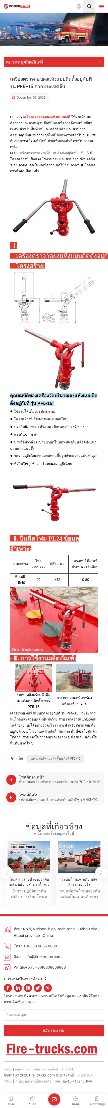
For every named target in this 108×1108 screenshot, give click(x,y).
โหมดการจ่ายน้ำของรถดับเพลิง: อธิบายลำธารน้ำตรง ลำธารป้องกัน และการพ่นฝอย (29, 882)
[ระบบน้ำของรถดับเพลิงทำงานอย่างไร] (79, 857)
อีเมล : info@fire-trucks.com (38, 957)
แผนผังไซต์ (22, 1069)
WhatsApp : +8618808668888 (40, 967)
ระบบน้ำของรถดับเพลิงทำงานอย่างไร (79, 882)
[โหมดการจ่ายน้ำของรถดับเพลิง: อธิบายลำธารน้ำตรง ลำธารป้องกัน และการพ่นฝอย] (29, 857)
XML (71, 1069)
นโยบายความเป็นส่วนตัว (49, 1069)
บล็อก (8, 1069)
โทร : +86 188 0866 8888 (35, 946)
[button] (101, 872)
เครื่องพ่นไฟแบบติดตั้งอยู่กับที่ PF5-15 (55, 758)
